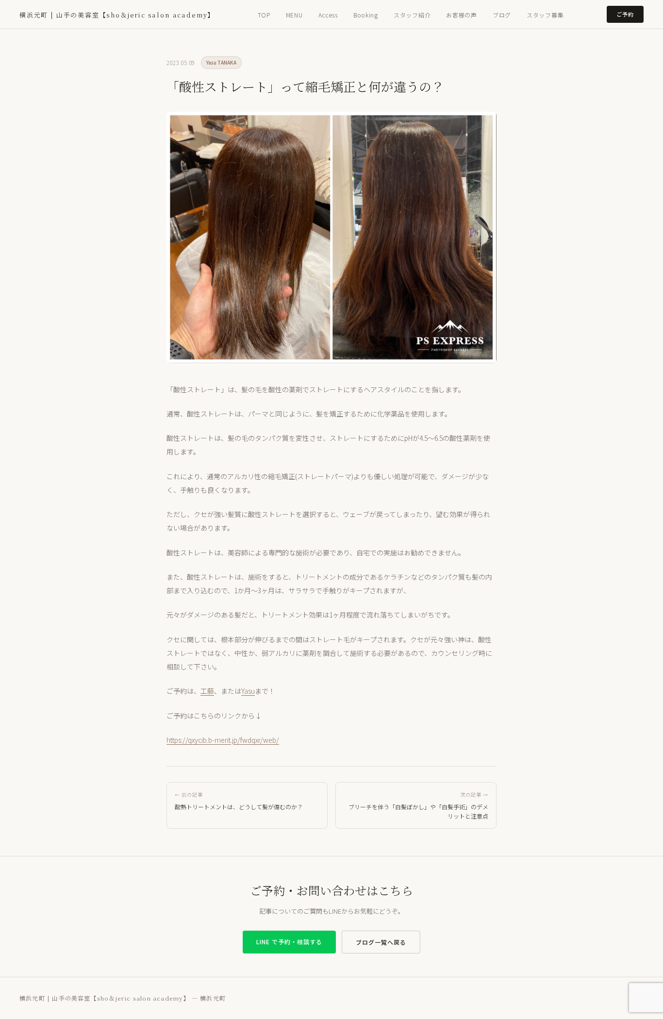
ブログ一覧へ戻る (381, 942)
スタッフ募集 (545, 15)
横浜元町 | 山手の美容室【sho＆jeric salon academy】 (117, 14)
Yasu (248, 691)
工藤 (207, 691)
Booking (365, 15)
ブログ (502, 15)
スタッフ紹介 (412, 15)
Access (328, 15)
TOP (264, 15)
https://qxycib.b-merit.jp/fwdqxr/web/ (222, 740)
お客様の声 (461, 15)
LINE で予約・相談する (289, 941)
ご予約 (625, 14)
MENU (294, 15)
